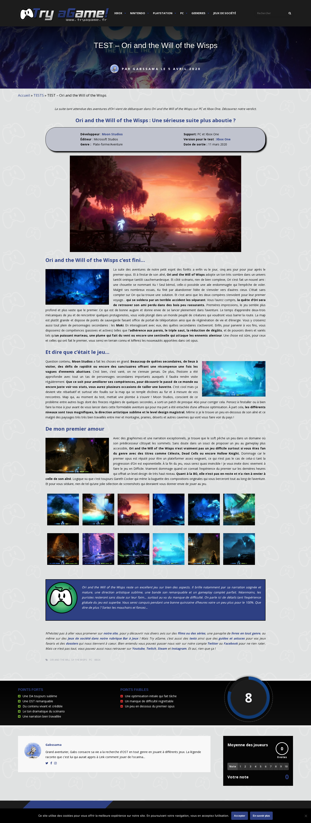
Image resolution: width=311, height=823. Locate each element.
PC (182, 13)
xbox (97, 660)
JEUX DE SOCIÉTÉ (224, 13)
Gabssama (53, 745)
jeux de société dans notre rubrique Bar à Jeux (102, 638)
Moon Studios (112, 134)
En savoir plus (261, 815)
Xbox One (223, 139)
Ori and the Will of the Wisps (68, 660)
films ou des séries (191, 633)
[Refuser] (306, 816)
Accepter (239, 815)
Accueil (24, 95)
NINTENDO (137, 13)
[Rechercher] (289, 13)
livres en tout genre (245, 633)
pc (90, 660)
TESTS (38, 95)
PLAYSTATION (162, 13)
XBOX (118, 13)
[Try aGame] (64, 21)
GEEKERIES (198, 13)
